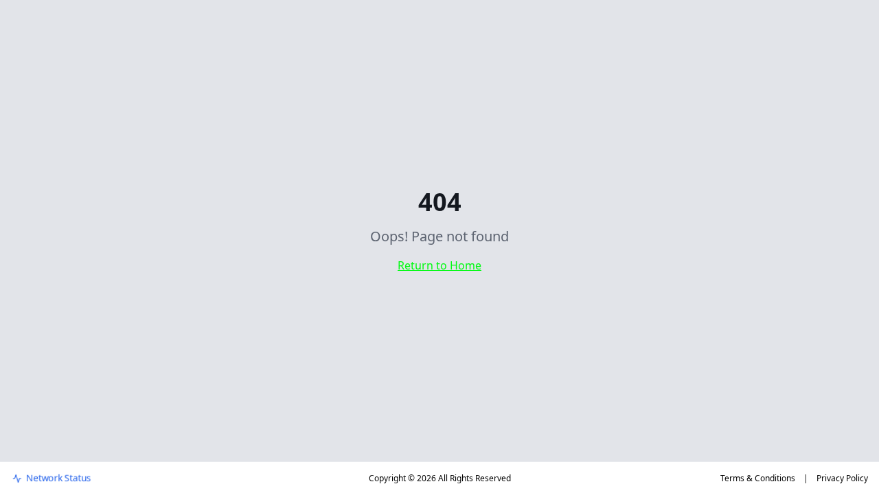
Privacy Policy (842, 478)
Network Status (59, 478)
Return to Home (439, 265)
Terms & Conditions (757, 478)
